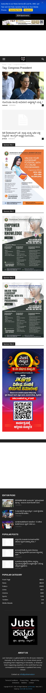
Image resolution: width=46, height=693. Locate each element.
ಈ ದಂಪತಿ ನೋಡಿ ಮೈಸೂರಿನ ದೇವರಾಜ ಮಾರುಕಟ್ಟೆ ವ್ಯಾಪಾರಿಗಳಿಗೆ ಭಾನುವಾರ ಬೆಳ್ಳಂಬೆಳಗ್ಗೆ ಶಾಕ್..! (29, 552)
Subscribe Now (15, 10)
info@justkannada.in (27, 674)
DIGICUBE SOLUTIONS (26, 689)
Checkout (28, 10)
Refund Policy (35, 680)
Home (4, 64)
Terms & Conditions (11, 680)
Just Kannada (31, 686)
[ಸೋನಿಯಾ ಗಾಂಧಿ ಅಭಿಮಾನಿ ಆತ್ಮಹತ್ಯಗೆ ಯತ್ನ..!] (23, 85)
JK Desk (4, 138)
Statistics (24, 683)
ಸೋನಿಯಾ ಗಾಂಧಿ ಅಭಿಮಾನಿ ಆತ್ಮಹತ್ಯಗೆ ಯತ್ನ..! (22, 102)
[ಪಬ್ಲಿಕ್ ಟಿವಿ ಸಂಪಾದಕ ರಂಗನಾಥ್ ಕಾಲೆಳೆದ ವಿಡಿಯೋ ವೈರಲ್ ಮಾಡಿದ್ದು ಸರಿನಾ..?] (7, 542)
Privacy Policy (24, 680)
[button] (42, 2)
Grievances (15, 683)
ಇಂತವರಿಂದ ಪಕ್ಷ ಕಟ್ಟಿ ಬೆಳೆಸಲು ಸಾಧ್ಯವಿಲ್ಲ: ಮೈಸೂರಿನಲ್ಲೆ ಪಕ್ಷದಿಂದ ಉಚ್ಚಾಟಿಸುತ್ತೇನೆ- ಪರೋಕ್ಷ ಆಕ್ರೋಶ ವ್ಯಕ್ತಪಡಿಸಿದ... (29, 564)
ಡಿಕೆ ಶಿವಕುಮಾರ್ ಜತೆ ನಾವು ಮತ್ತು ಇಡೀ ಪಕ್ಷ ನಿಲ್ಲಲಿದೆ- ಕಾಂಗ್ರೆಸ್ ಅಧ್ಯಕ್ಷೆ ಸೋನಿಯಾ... (21, 134)
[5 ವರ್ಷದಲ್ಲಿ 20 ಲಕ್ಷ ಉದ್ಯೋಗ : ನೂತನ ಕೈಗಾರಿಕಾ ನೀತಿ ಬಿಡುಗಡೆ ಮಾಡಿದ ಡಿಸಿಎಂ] (7, 514)
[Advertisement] (23, 43)
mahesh (5, 105)
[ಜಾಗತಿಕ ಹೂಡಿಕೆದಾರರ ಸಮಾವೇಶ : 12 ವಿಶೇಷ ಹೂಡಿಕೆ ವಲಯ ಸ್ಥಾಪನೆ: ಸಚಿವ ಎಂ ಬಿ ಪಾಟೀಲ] (7, 525)
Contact (31, 683)
